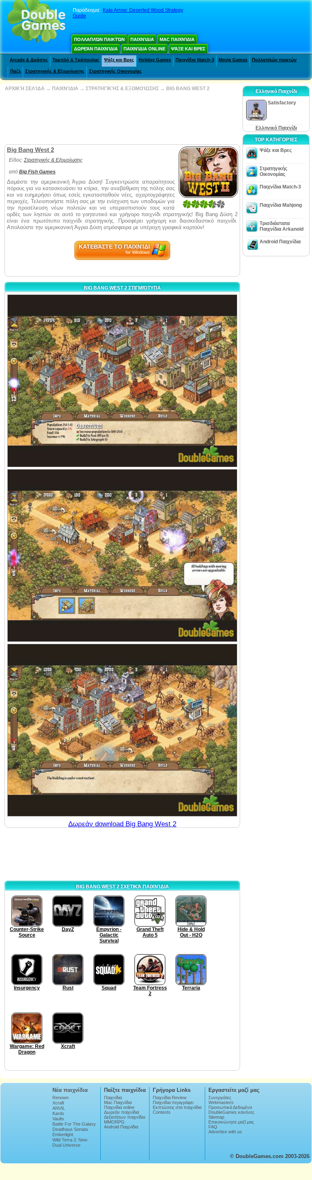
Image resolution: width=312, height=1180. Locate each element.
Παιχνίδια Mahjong (281, 205)
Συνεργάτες (219, 1097)
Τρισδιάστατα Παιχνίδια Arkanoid (281, 226)
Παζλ (15, 71)
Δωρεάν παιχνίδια (96, 48)
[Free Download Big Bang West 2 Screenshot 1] (122, 380)
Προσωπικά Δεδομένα (230, 1107)
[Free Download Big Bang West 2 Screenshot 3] (122, 730)
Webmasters (221, 1102)
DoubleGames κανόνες (231, 1112)
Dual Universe (66, 1145)
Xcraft (58, 1102)
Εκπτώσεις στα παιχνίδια (177, 1107)
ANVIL (58, 1108)
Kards (58, 1113)
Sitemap (216, 1117)
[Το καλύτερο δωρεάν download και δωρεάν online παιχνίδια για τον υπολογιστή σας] (36, 22)
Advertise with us (225, 1131)
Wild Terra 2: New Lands (69, 1142)
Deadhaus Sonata (70, 1129)
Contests (162, 1112)
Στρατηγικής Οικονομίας (115, 71)
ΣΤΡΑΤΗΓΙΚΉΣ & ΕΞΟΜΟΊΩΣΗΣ (122, 88)
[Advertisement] (121, 118)
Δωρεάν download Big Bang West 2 (122, 824)
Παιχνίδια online (144, 48)
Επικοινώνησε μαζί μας (231, 1121)
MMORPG (114, 1121)
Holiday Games (155, 59)
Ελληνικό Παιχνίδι (276, 128)
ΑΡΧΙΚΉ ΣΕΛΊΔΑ (25, 88)
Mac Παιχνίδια (177, 39)
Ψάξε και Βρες (188, 48)
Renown (60, 1097)
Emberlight (62, 1134)
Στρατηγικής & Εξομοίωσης (54, 71)
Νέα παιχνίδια (70, 1090)
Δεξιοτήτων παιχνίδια (124, 1117)
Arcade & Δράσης (29, 59)
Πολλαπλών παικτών (99, 39)
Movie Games (233, 59)
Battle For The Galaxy (74, 1124)
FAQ (212, 1126)
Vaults (58, 1118)
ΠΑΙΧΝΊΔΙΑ (65, 88)
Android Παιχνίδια (280, 242)
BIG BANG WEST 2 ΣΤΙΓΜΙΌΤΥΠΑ (122, 288)
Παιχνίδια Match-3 (195, 59)
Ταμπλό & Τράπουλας (76, 59)
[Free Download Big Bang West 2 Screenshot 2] (122, 555)
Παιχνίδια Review (169, 1097)
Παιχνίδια (142, 39)
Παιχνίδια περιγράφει (173, 1102)
